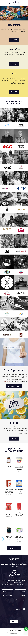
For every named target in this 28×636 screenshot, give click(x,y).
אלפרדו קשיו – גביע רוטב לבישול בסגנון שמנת (19, 468)
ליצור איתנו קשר (7, 381)
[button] (2, 539)
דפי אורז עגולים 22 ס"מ (19, 490)
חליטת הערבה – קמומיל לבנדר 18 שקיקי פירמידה (9, 491)
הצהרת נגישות (13, 634)
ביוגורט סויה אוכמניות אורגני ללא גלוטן (19, 537)
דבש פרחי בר (9, 466)
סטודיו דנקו (9, 632)
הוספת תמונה (19, 609)
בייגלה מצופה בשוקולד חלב (8, 513)
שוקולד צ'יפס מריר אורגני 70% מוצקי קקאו (19, 514)
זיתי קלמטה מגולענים (9, 537)
